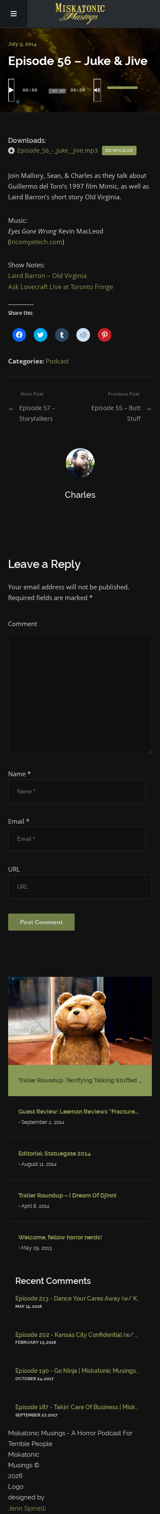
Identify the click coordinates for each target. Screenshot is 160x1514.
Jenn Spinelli (27, 1508)
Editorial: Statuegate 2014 (54, 1153)
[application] (80, 90)
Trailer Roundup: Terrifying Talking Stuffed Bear (80, 1080)
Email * (18, 821)
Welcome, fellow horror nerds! (60, 1237)
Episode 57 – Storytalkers (37, 413)
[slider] (122, 90)
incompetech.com (36, 241)
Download (119, 150)
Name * (19, 773)
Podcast (57, 361)
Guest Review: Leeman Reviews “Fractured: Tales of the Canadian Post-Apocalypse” (80, 1111)
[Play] (11, 90)
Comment (22, 623)
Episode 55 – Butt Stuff (116, 413)
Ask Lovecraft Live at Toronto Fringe (60, 286)
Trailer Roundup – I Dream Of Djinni (67, 1195)
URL (14, 869)
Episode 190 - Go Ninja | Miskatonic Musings (75, 1370)
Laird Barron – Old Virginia (47, 275)
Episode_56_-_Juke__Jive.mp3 (57, 150)
